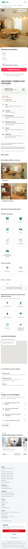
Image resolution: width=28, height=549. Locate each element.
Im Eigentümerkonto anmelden (6, 488)
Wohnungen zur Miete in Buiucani (7, 478)
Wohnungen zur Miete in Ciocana (7, 477)
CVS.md (5, 525)
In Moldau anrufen (4, 502)
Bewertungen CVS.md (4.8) (6, 520)
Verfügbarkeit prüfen (14, 69)
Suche (2, 470)
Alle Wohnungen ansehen (14, 530)
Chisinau (9, 5)
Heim (2, 5)
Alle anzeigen (5, 425)
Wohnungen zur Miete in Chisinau (7, 468)
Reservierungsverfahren (5, 482)
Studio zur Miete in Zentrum (9, 449)
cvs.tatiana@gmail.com (5, 507)
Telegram (3, 505)
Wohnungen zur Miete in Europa (7, 496)
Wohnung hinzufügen (5, 486)
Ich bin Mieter (3, 480)
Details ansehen (17, 454)
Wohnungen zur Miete (20, 5)
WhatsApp (3, 504)
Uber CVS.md (3, 500)
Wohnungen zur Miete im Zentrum (7, 471)
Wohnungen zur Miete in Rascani (7, 475)
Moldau (5, 5)
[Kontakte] (25, 546)
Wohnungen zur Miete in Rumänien (7, 494)
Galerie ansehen (23, 10)
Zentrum (14, 5)
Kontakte (14, 534)
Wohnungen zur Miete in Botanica (7, 473)
